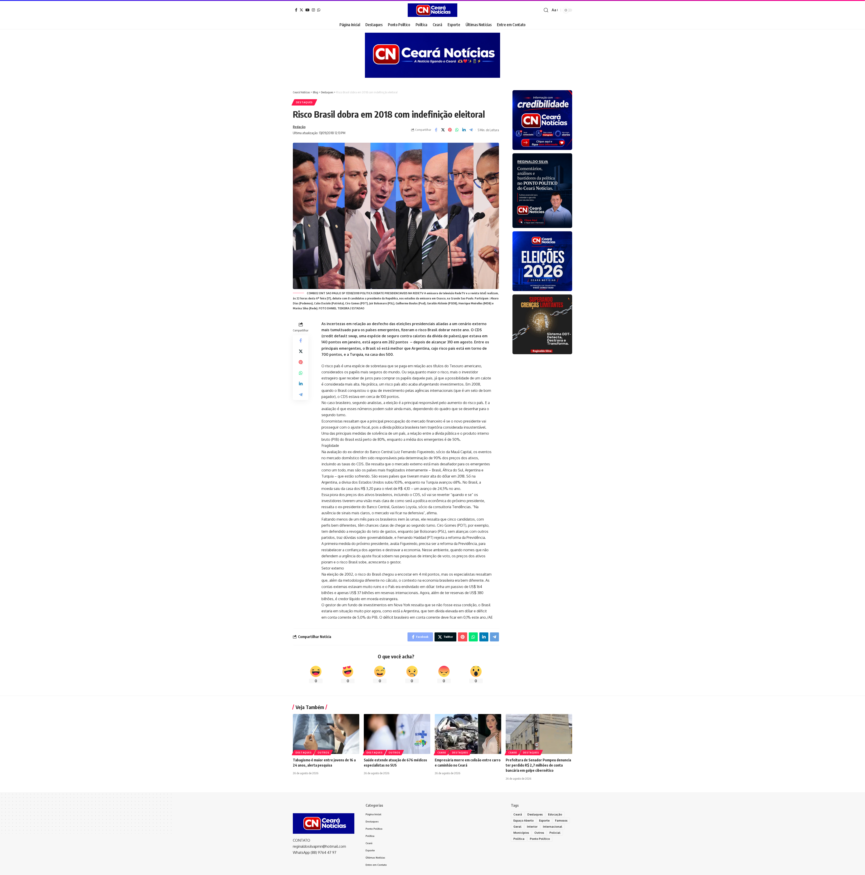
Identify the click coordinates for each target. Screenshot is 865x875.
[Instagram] (313, 10)
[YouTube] (307, 10)
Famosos (561, 820)
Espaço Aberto (523, 820)
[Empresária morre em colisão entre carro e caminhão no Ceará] (468, 734)
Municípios (521, 832)
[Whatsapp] (318, 10)
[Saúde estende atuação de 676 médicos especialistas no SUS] (397, 734)
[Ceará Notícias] (432, 10)
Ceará (441, 752)
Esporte (544, 820)
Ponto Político (540, 839)
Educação (555, 814)
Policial (554, 832)
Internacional (552, 826)
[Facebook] (296, 10)
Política (518, 839)
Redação (299, 127)
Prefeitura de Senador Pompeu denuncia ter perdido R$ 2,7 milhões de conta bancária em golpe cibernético (538, 765)
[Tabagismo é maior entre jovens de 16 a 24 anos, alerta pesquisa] (326, 734)
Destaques (304, 102)
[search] (546, 10)
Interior (532, 826)
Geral (517, 826)
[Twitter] (301, 10)
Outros (323, 752)
